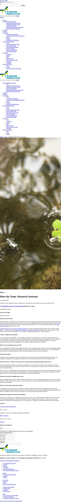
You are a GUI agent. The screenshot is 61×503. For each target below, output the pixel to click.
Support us (9, 61)
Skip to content (4, 0)
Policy (8, 37)
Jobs (7, 57)
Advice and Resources (8, 41)
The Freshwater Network (9, 21)
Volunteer (8, 63)
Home (4, 20)
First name (2, 435)
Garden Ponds (6, 488)
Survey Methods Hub (11, 50)
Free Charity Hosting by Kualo (11, 470)
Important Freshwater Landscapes (14, 27)
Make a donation (4, 415)
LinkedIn (10, 406)
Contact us (9, 54)
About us (5, 53)
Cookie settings (18, 501)
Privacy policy (3, 501)
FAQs (7, 43)
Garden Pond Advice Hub (12, 44)
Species (5, 31)
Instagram (12, 460)
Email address (6, 432)
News (7, 65)
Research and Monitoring (12, 40)
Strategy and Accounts (12, 60)
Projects (8, 38)
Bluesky (17, 460)
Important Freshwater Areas (13, 23)
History (8, 55)
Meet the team (9, 58)
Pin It (14, 406)
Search (1, 2)
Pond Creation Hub (11, 45)
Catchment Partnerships (12, 34)
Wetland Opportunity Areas (13, 24)
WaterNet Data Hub (11, 51)
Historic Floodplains (11, 26)
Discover (2, 422)
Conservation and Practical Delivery (15, 36)
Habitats (5, 30)
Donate (2, 17)
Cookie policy (10, 501)
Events (8, 67)
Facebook (6, 406)
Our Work (5, 33)
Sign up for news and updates (13, 68)
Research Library (10, 48)
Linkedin (7, 460)
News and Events (7, 64)
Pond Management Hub (12, 47)
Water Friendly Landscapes (13, 28)
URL (1, 428)
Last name (2, 439)
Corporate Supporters (8, 497)
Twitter (2, 406)
